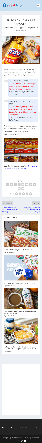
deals (33, 28)
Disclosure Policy (8, 428)
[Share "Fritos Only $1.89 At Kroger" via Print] (23, 188)
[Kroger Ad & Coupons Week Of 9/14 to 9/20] (21, 267)
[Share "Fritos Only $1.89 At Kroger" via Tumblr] (19, 184)
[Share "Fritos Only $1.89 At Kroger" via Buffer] (31, 184)
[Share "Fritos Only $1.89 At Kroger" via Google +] (15, 184)
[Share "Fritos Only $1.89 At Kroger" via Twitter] (11, 184)
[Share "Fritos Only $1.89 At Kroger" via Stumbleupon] (35, 184)
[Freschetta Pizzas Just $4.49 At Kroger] (21, 234)
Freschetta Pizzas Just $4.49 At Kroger (18, 250)
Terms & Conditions (22, 428)
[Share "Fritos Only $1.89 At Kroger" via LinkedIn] (27, 184)
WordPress (35, 438)
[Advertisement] (21, 391)
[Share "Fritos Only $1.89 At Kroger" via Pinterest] (23, 184)
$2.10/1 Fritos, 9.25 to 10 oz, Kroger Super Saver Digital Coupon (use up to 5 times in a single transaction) (23, 86)
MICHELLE (16, 28)
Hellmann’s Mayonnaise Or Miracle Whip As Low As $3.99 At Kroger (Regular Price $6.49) (20, 348)
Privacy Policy (35, 428)
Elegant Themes (17, 438)
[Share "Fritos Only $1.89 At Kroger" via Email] (19, 188)
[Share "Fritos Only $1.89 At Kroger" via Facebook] (7, 184)
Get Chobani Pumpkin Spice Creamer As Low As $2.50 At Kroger (20, 312)
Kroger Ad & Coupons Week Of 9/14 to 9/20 (19, 283)
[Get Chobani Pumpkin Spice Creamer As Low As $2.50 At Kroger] (21, 298)
